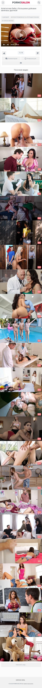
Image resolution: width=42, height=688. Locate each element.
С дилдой (5, 17)
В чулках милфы (7, 20)
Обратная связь (20, 680)
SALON (21, 2)
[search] (39, 3)
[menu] (3, 3)
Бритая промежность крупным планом (25, 17)
